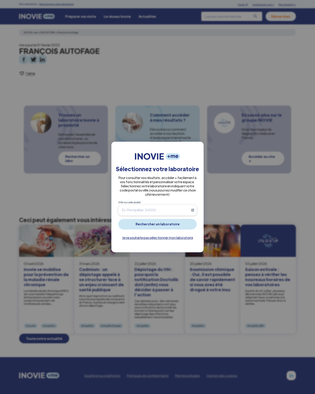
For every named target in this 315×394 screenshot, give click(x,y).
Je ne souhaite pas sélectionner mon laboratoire (157, 237)
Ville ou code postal (129, 202)
